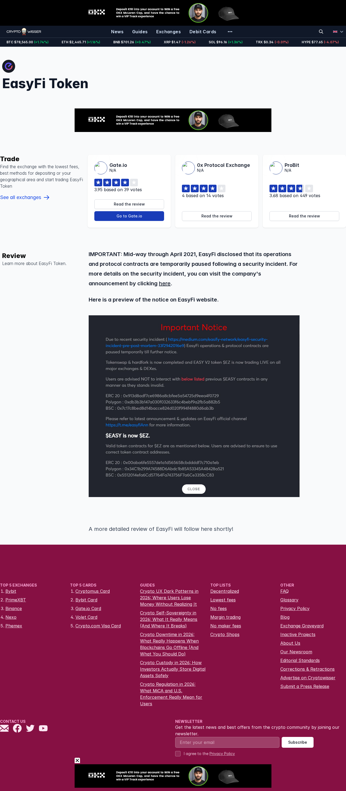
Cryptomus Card (92, 591)
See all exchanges (20, 197)
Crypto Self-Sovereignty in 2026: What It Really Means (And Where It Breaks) (168, 619)
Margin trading (225, 617)
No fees (218, 608)
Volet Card (86, 617)
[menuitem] (117, 31)
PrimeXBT (15, 600)
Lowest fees (223, 600)
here (165, 283)
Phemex (13, 625)
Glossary (289, 600)
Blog (285, 617)
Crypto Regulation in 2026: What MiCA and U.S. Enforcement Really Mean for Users (171, 693)
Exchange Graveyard (302, 625)
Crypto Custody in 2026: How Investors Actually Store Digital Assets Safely (172, 669)
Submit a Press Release (304, 686)
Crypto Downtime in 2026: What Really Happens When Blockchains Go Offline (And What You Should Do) (169, 644)
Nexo (10, 617)
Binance (13, 608)
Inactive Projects (297, 634)
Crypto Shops (224, 634)
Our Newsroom (296, 651)
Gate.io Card (88, 608)
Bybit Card (86, 600)
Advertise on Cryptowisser (307, 677)
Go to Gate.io (129, 216)
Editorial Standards (300, 660)
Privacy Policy (295, 608)
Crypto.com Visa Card (98, 625)
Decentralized (224, 591)
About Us (290, 643)
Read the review (129, 204)
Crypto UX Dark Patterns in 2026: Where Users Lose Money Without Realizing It (169, 597)
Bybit (10, 591)
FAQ (284, 591)
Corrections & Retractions (307, 669)
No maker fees (225, 625)
